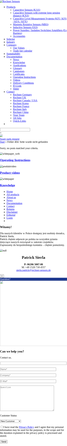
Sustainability (13, 53)
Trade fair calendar (22, 50)
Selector (11, 39)
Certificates (19, 74)
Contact (10, 91)
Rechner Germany (22, 94)
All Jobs (17, 118)
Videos (16, 80)
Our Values (19, 47)
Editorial (11, 215)
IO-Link (17, 85)
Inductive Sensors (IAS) (25, 27)
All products (13, 194)
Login (10, 218)
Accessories (19, 36)
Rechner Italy (20, 109)
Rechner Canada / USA (25, 100)
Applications (19, 65)
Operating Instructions (24, 77)
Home (10, 191)
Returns (10, 209)
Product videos (10, 172)
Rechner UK (19, 97)
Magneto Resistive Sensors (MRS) (30, 24)
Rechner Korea (21, 103)
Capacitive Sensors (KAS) (26, 9)
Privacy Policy (26, 427)
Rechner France (21, 106)
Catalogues (18, 71)
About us (11, 197)
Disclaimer (12, 212)
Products (11, 7)
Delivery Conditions (23, 83)
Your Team (18, 115)
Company (12, 45)
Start (2, 141)
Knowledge (19, 62)
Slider (16, 88)
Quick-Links (19, 121)
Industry (11, 42)
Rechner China (20, 112)
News (16, 59)
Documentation (14, 56)
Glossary (17, 68)
